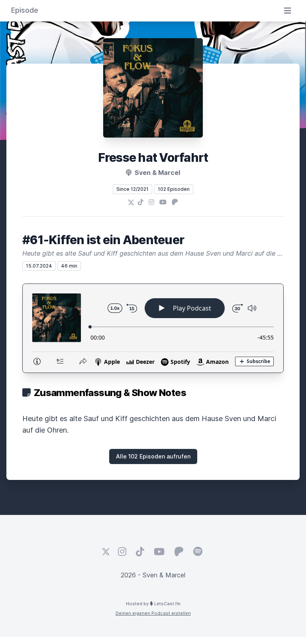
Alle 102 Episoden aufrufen (153, 456)
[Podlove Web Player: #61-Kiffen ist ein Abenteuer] (153, 328)
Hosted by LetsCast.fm (153, 603)
